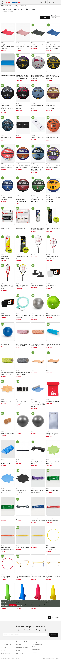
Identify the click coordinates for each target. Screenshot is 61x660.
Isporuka (3, 650)
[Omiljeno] (49, 2)
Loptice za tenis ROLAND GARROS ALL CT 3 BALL (37, 229)
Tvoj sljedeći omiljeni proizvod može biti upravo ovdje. (31, 628)
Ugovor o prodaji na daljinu (37, 645)
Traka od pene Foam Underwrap (51, 286)
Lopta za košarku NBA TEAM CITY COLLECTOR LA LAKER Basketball (22, 76)
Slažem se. (12, 605)
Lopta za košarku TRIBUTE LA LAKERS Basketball (53, 166)
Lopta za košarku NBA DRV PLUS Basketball (52, 138)
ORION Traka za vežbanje (22, 547)
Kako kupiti (3, 647)
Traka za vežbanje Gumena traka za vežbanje (38, 519)
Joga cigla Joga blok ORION (8, 75)
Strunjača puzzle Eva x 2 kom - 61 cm (52, 462)
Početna (2, 5)
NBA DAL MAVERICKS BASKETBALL (6, 198)
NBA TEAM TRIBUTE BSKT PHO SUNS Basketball (23, 166)
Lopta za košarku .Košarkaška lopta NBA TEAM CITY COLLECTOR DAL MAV (7, 108)
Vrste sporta (8, 5)
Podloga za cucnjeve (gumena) (21, 402)
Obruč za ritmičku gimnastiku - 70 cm (51, 548)
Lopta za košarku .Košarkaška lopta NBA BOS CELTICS (37, 199)
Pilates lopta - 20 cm (6, 344)
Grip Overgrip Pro (5, 228)
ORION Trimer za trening (52, 490)
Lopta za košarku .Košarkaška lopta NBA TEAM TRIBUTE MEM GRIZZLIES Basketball (37, 168)
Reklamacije (19, 644)
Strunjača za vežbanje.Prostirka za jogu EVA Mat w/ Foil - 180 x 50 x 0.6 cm (38, 404)
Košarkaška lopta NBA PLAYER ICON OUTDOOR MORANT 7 (37, 107)
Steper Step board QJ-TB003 (36, 462)
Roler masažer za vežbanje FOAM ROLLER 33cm (23, 373)
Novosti (18, 650)
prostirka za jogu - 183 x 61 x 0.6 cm (37, 45)
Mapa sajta (35, 642)
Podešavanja (4, 605)
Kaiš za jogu (19, 462)
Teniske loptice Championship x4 (5, 257)
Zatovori (19, 605)
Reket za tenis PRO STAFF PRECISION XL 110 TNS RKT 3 (7, 286)
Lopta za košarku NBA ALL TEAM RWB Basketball (8, 166)
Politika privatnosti (5, 653)
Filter (45, 17)
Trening (15, 5)
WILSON (17, 73)
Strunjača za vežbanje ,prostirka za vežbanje (52, 434)
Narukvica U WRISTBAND (37, 137)
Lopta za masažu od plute (7, 433)
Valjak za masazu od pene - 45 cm (53, 345)
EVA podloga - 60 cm (6, 401)
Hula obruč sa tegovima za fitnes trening (23, 316)
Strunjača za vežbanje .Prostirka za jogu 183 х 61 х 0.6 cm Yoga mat (7, 46)
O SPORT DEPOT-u (6, 644)
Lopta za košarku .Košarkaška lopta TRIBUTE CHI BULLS (21, 199)
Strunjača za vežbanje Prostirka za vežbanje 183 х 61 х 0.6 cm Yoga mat (53, 46)
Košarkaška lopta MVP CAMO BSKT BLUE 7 (6, 138)
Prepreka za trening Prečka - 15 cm (53, 577)
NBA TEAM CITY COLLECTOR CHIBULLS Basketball (22, 107)
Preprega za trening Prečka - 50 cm (23, 577)
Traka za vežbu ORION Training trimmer (37, 491)
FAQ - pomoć (19, 653)
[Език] (58, 2)
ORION (2, 42)
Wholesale (34, 652)
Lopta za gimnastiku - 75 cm (37, 316)
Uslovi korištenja (36, 649)
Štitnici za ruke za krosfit (37, 285)
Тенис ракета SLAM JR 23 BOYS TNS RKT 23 (53, 257)
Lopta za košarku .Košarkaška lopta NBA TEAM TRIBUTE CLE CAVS (53, 107)
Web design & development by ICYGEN (51, 658)
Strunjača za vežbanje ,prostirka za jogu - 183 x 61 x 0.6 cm (22, 46)
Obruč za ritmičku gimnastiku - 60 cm (5, 577)
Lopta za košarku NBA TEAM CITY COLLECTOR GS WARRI (52, 76)
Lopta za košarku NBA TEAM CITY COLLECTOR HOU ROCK (37, 76)
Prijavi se (54, 635)
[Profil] (45, 2)
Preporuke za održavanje (22, 647)
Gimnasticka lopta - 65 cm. (53, 315)
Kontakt (3, 642)
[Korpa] (54, 2)
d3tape (48, 283)
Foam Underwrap (5, 315)
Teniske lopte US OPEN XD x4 (53, 229)
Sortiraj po (53, 15)
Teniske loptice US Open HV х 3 (22, 257)
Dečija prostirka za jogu (52, 401)
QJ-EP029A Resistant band (22, 519)
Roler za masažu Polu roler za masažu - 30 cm (8, 462)
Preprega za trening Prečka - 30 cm (38, 577)
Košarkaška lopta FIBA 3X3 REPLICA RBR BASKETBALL (53, 199)
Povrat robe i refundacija (22, 642)
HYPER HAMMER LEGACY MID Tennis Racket (22, 286)
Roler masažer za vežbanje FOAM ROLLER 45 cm (23, 345)
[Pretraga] (41, 2)
